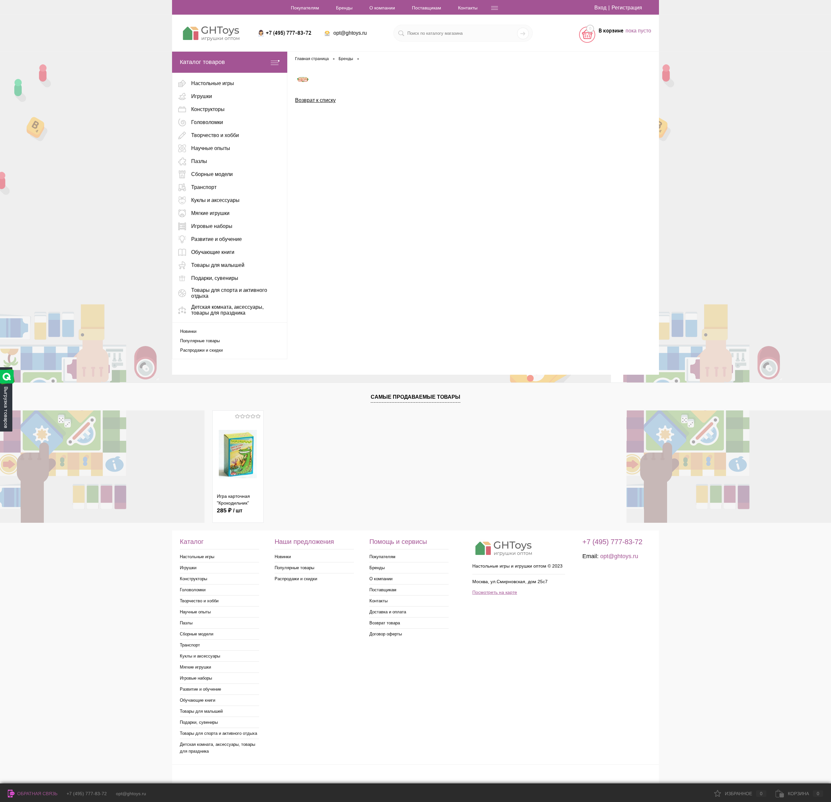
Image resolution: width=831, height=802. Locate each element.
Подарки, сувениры (199, 722)
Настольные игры (197, 556)
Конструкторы (193, 578)
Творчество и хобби (199, 600)
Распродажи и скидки (201, 350)
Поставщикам (426, 7)
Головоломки (192, 589)
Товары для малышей (201, 711)
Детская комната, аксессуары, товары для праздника (217, 748)
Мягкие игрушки (195, 667)
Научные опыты (195, 611)
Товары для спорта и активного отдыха (218, 733)
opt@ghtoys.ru (350, 33)
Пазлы (186, 622)
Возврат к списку (315, 100)
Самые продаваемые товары (415, 397)
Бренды (344, 7)
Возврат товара (384, 622)
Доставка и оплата (387, 611)
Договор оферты (385, 634)
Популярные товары (200, 340)
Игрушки (188, 567)
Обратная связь (36, 793)
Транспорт (190, 645)
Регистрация (627, 7)
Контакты (468, 7)
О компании (382, 7)
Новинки (188, 331)
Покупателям (305, 7)
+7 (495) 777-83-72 (87, 793)
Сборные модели (196, 634)
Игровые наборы (196, 678)
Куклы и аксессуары (200, 656)
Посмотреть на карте (494, 592)
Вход (600, 7)
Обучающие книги (197, 700)
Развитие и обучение (200, 689)
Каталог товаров (202, 62)
